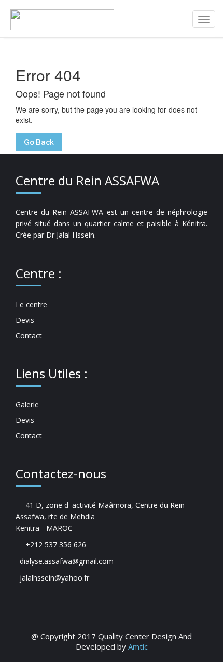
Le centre (31, 304)
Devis (25, 320)
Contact (29, 335)
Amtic (138, 646)
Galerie (27, 404)
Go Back (39, 142)
